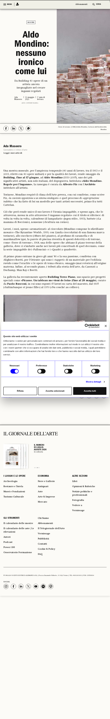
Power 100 (9, 547)
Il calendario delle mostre (18, 523)
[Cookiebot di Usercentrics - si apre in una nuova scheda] (86, 326)
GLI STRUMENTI (11, 518)
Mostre (31, 22)
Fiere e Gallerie (46, 481)
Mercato (42, 502)
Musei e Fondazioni (14, 492)
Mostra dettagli (93, 382)
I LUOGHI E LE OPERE (14, 476)
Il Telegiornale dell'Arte (51, 528)
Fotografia (78, 500)
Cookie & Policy (46, 549)
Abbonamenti (81, 4)
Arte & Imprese (46, 497)
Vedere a (77, 505)
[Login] (16, 4)
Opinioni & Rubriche (83, 486)
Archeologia (10, 481)
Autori (6, 537)
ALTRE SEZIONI (80, 476)
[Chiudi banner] (106, 326)
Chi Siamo (43, 518)
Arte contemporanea (29, 103)
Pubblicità (43, 539)
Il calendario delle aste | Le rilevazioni (18, 530)
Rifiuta (20, 391)
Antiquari (43, 486)
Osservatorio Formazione (17, 552)
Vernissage (78, 510)
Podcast (7, 542)
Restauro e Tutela (13, 486)
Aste (40, 492)
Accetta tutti (90, 391)
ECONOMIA (43, 476)
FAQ (40, 554)
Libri (74, 481)
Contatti (42, 544)
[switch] (41, 371)
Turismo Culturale (13, 497)
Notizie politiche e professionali (82, 493)
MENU (9, 4)
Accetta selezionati (55, 391)
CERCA (98, 4)
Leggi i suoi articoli (12, 153)
